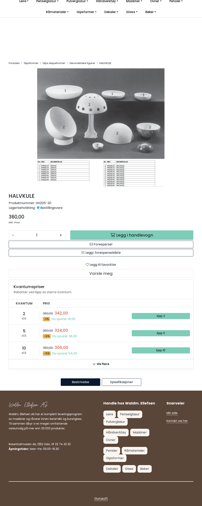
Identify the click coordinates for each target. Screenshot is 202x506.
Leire (109, 414)
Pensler (112, 450)
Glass (130, 12)
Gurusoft (101, 498)
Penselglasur (130, 414)
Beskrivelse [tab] (80, 382)
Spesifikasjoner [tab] (121, 382)
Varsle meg (101, 273)
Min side (172, 413)
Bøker (149, 12)
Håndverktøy (116, 432)
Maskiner (140, 432)
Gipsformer (85, 12)
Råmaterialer (56, 12)
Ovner (111, 440)
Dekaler (110, 12)
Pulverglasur (115, 421)
